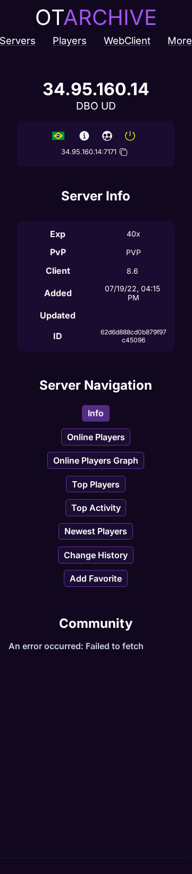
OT (96, 17)
